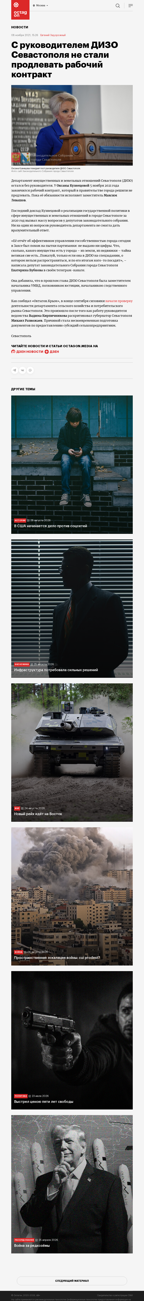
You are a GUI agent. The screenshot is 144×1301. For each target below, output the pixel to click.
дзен (54, 351)
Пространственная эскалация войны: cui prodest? (57, 958)
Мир (17, 808)
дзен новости (30, 351)
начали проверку (119, 301)
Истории (20, 520)
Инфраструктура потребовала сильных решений (56, 670)
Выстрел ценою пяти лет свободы (43, 1102)
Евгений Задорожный (53, 35)
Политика (21, 1096)
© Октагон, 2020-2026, (25, 1295)
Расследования (24, 1240)
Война (18, 952)
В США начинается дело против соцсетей (50, 526)
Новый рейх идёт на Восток (38, 814)
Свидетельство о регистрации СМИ (115, 1295)
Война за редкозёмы (32, 1245)
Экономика (22, 664)
